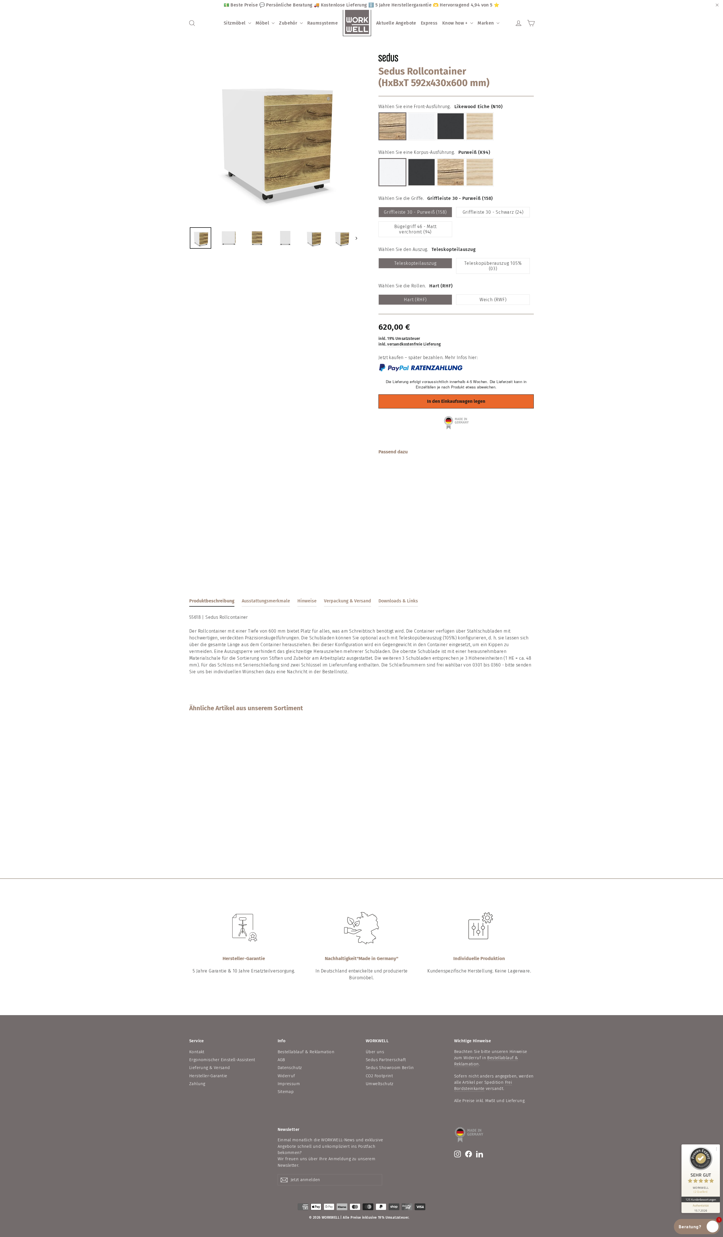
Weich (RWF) (493, 299)
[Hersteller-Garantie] (244, 928)
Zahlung (197, 1083)
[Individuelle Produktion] (479, 928)
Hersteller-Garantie (208, 1075)
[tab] (211, 602)
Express (429, 23)
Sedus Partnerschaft (386, 1059)
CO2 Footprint (379, 1075)
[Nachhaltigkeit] (361, 928)
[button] (697, 1226)
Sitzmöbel (235, 23)
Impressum (289, 1083)
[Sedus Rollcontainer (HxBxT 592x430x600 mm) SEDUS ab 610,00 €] (391, 494)
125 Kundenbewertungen (700, 1199)
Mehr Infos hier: (461, 357)
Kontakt (196, 1051)
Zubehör (288, 23)
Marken (486, 23)
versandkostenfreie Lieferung (414, 344)
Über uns (375, 1051)
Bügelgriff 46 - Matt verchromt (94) (415, 229)
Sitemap (286, 1091)
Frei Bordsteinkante (483, 1085)
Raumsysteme (322, 23)
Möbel (263, 23)
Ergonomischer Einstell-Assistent (222, 1059)
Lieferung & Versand (209, 1067)
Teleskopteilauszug (415, 263)
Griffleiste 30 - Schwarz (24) (493, 212)
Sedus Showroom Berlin (390, 1067)
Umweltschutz (379, 1083)
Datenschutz (290, 1067)
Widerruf (286, 1075)
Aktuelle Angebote (396, 23)
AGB (281, 1059)
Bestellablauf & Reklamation (306, 1051)
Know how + (455, 23)
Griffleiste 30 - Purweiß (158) (415, 212)
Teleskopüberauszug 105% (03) (493, 266)
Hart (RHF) (415, 299)
